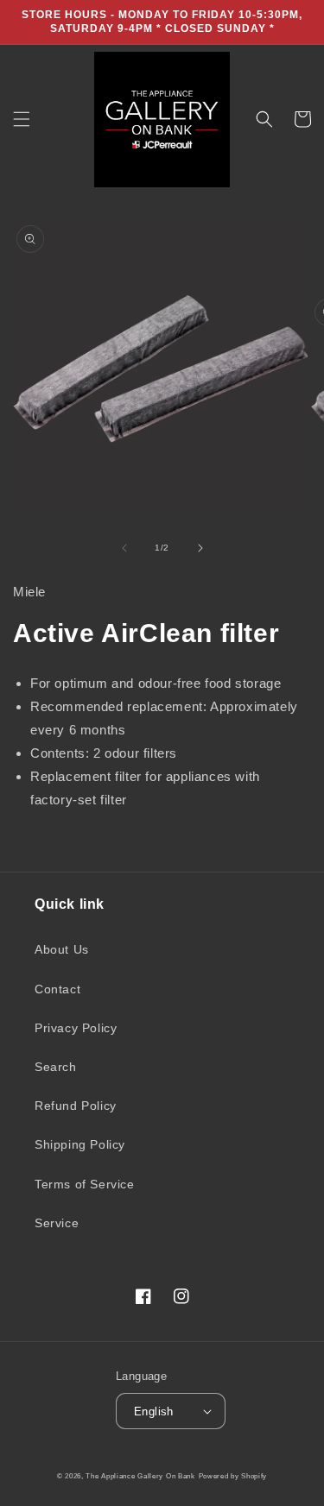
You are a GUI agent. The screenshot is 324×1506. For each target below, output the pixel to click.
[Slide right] (200, 548)
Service (57, 1223)
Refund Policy (76, 1105)
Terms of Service (85, 1184)
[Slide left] (124, 548)
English (154, 1411)
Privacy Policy (76, 1028)
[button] (22, 119)
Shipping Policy (80, 1144)
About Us (62, 949)
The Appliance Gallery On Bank (140, 1475)
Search (56, 1067)
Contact (57, 989)
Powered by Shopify (233, 1475)
